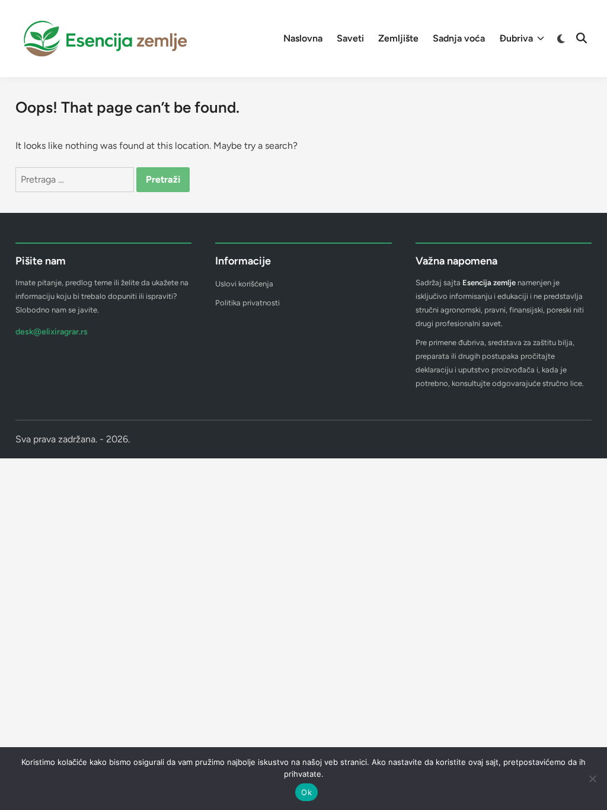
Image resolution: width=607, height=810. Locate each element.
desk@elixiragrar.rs (51, 332)
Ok (306, 792)
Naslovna (302, 38)
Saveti (350, 38)
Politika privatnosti (247, 302)
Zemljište (398, 38)
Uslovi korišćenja (244, 283)
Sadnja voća (459, 38)
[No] (592, 779)
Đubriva (516, 38)
